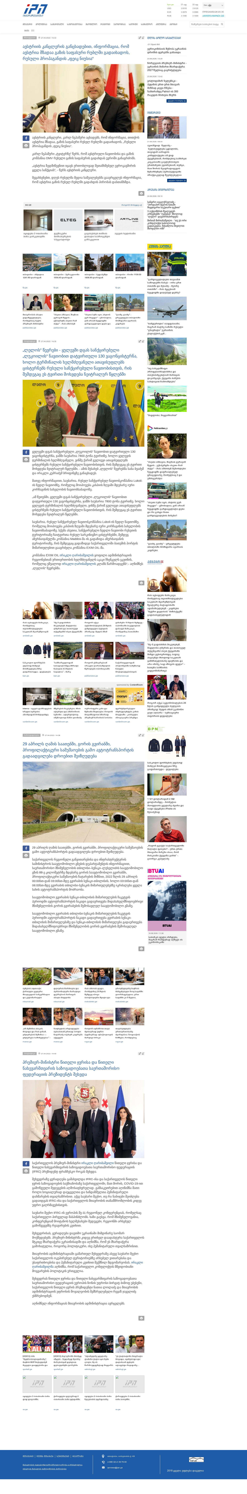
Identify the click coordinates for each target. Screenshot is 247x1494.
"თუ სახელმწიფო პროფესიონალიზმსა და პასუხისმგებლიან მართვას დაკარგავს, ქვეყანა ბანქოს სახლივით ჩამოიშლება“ (163, 375)
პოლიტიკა (41, 24)
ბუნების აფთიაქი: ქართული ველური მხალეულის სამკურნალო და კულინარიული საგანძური (36, 994)
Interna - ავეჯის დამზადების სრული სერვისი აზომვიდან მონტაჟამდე (37, 711)
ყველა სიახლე (175, 101)
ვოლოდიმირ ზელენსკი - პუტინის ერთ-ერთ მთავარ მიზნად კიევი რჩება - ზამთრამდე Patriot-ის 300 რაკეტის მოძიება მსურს (163, 88)
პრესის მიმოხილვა (160, 189)
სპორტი (133, 24)
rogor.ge (88, 1041)
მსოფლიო (91, 24)
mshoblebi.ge (91, 1001)
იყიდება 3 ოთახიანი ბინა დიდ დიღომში (36, 1397)
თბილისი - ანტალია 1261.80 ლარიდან (33, 276)
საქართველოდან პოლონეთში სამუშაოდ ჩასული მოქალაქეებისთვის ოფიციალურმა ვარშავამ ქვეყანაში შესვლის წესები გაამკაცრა (129, 672)
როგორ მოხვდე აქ (131, 205)
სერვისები (63, 1456)
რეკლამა (78, 1456)
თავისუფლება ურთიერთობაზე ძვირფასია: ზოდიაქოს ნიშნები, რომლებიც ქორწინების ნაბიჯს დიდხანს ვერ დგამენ (127, 1036)
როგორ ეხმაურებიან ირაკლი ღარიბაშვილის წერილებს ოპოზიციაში (97, 666)
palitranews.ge (91, 676)
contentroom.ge (30, 721)
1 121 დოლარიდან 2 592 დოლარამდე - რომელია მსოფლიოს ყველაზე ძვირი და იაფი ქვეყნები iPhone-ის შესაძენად (165, 805)
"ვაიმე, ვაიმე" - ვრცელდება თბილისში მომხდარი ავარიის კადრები (127, 319)
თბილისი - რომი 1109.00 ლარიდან (128, 276)
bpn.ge (170, 5)
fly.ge (25, 287)
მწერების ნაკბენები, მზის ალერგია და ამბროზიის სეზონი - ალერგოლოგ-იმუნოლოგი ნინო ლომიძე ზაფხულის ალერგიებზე (68, 714)
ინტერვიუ (153, 112)
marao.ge (27, 1041)
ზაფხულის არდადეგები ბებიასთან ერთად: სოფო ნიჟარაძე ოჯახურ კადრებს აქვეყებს (68, 1033)
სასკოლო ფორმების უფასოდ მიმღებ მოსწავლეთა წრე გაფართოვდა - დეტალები (37, 667)
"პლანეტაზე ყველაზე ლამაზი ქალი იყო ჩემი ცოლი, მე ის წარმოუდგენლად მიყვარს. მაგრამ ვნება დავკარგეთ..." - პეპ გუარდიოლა (99, 1365)
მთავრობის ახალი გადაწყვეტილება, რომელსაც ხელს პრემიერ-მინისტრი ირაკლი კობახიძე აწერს (36, 320)
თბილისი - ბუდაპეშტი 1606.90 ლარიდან (96, 276)
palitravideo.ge (29, 328)
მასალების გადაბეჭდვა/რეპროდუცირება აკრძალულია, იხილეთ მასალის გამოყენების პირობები (53, 1467)
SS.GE (28, 205)
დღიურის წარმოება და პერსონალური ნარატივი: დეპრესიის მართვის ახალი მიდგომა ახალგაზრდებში (67, 994)
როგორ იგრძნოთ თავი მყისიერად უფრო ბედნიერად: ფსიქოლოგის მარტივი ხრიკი (99, 1033)
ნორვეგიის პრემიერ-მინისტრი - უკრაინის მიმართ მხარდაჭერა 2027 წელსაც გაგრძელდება (167, 67)
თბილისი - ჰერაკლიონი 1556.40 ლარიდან (66, 276)
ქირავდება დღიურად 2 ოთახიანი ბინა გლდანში (67, 1397)
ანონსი (173, 24)
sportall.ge (27, 1369)
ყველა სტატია (176, 180)
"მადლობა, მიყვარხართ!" (162, 415)
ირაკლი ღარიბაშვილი (97, 1163)
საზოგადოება (74, 24)
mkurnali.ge (28, 1001)
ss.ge (25, 1409)
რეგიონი (105, 24)
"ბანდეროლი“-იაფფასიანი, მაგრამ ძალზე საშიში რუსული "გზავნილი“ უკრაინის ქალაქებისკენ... (165, 328)
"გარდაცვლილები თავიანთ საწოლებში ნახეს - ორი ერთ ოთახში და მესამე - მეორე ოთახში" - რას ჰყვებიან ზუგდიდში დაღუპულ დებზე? (164, 286)
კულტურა (161, 24)
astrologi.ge (90, 1369)
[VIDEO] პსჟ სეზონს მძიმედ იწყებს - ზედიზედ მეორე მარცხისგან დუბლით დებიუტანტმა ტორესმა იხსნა (68, 1362)
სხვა (26, 30)
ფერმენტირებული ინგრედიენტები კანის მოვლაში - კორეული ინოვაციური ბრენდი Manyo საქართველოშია (127, 714)
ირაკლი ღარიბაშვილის (77, 555)
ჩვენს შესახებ (45, 1456)
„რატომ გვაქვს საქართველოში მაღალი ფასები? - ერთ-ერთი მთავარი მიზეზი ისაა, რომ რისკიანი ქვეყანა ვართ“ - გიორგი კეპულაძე (165, 852)
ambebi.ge (28, 636)
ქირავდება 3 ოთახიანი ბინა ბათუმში (127, 1397)
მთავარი (27, 24)
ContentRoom (136, 685)
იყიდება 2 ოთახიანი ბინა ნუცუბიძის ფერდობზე (98, 1397)
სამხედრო (146, 24)
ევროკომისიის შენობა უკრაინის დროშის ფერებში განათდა (166, 51)
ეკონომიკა (120, 24)
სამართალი (57, 24)
